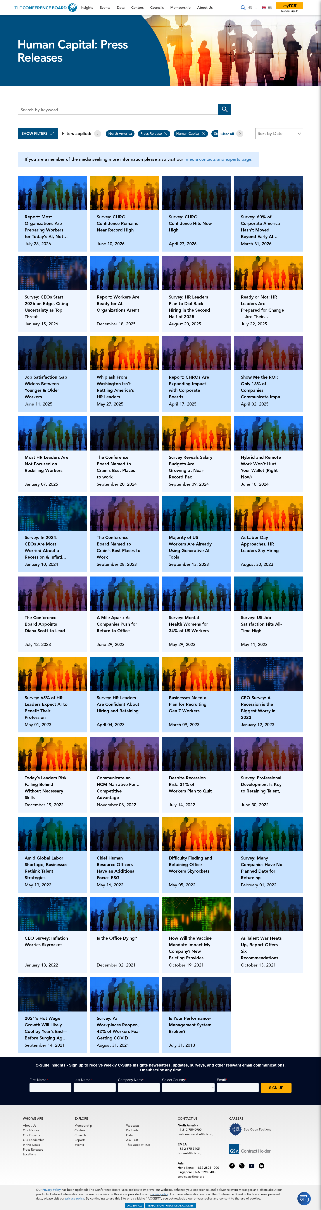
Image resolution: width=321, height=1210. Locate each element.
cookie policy (159, 1194)
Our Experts (31, 1135)
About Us (12, 87)
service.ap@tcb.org (191, 1177)
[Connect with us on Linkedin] (261, 1165)
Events (10, 31)
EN (270, 7)
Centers (11, 54)
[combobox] (267, 7)
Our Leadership (34, 1140)
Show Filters (34, 133)
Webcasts (132, 1125)
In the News (31, 1145)
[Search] (243, 7)
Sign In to (21, 120)
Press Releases (33, 1149)
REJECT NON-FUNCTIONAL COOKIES (170, 1205)
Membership (15, 76)
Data (8, 42)
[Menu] (8, 7)
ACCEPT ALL (134, 1205)
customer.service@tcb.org (196, 1134)
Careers (11, 98)
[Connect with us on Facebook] (232, 1165)
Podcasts (132, 1130)
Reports (79, 1140)
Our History (31, 1130)
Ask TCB (132, 1140)
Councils (11, 65)
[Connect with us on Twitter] (242, 1165)
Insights (11, 20)
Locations (29, 1154)
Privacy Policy (51, 1190)
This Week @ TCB (19, 109)
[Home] (46, 7)
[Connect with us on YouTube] (251, 1165)
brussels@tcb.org (190, 1153)
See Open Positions (257, 1129)
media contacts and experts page (218, 159)
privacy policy (74, 1198)
